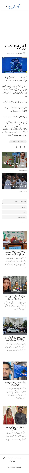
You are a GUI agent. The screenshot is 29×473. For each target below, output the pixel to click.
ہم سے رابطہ (11, 458)
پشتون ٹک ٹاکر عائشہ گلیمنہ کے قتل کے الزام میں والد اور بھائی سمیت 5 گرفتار (15, 298)
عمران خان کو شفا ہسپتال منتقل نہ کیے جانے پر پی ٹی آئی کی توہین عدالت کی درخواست (15, 339)
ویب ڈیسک (20, 53)
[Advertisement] (14, 26)
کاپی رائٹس (5, 458)
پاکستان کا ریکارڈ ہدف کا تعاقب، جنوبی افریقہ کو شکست (17, 142)
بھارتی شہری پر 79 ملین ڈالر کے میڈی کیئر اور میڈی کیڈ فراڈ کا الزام (14, 384)
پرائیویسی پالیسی (12, 461)
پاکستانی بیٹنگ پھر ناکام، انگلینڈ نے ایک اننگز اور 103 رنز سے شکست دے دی (15, 186)
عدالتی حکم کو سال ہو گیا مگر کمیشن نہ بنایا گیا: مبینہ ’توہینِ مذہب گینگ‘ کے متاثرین (15, 253)
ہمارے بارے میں (18, 458)
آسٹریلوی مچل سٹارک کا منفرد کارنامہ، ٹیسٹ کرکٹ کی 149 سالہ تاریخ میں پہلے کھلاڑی (15, 164)
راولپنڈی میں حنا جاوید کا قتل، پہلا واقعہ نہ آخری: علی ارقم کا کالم (15, 428)
